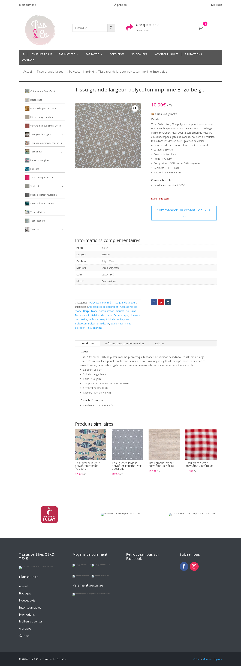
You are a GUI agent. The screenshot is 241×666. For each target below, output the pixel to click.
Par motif (92, 54)
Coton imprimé (115, 311)
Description (87, 343)
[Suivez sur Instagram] (194, 566)
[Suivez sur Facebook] (154, 302)
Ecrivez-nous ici (144, 30)
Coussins (131, 311)
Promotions (193, 54)
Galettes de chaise (101, 315)
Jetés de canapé (98, 319)
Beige (86, 311)
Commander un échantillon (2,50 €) (184, 213)
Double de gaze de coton (43, 108)
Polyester (93, 323)
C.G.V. (196, 659)
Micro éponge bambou (41, 117)
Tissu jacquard (37, 220)
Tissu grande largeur (51, 71)
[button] (135, 108)
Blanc (94, 311)
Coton (102, 311)
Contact (28, 60)
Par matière (67, 54)
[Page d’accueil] (23, 54)
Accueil (27, 71)
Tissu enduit (36, 151)
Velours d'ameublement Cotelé (45, 125)
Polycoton (81, 323)
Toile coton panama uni (42, 177)
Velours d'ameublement (42, 203)
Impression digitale (40, 160)
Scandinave (117, 323)
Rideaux (104, 323)
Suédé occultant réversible (43, 194)
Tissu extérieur (37, 212)
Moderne (113, 319)
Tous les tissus (41, 54)
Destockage (36, 99)
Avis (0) (159, 343)
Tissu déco (35, 229)
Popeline (34, 168)
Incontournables (166, 54)
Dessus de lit (82, 315)
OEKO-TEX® (117, 54)
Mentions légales (212, 659)
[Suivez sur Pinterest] (161, 302)
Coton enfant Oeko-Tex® (42, 91)
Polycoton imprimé (81, 71)
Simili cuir (35, 186)
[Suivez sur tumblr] (168, 302)
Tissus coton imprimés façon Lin (46, 143)
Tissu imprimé (94, 327)
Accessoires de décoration (103, 306)
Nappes (124, 319)
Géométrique (120, 315)
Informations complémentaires (124, 343)
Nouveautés (139, 54)
